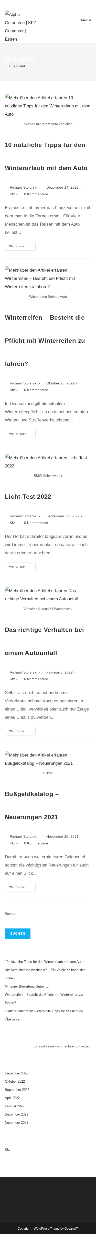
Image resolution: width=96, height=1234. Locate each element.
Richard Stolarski (23, 187)
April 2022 (12, 1098)
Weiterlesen (22, 245)
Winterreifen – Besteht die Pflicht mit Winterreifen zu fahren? (45, 340)
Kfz (12, 194)
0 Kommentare (36, 194)
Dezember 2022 (16, 1073)
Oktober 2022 (15, 1081)
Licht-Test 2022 (28, 496)
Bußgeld (19, 66)
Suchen (10, 914)
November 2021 (16, 1123)
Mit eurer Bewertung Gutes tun (27, 986)
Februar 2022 (14, 1106)
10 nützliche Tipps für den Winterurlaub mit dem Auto (44, 962)
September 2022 (17, 1090)
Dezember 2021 (16, 1114)
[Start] (6, 66)
